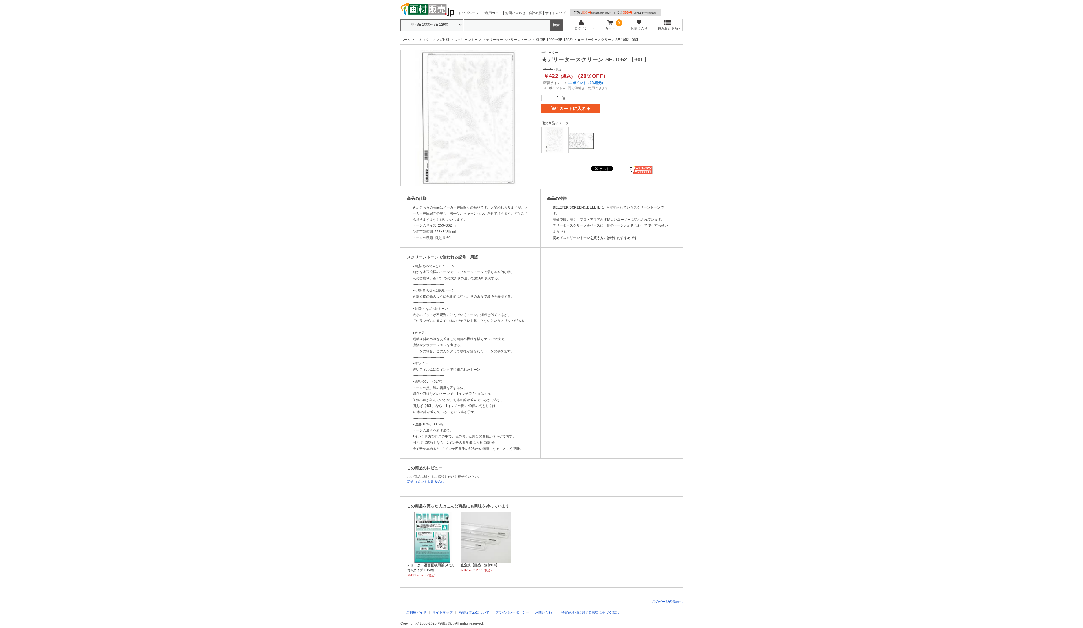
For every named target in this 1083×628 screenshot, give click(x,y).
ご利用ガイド (492, 13)
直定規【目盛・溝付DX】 (480, 565)
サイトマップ (555, 13)
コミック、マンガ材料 (432, 40)
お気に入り (639, 28)
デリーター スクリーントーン (508, 40)
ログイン (581, 28)
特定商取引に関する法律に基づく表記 (590, 612)
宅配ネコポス (615, 12)
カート (610, 28)
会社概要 (535, 13)
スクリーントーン (467, 40)
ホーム (405, 40)
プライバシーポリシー (512, 612)
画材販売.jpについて (474, 612)
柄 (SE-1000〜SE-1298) (554, 40)
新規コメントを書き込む (425, 482)
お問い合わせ (515, 13)
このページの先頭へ (667, 601)
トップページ (468, 13)
